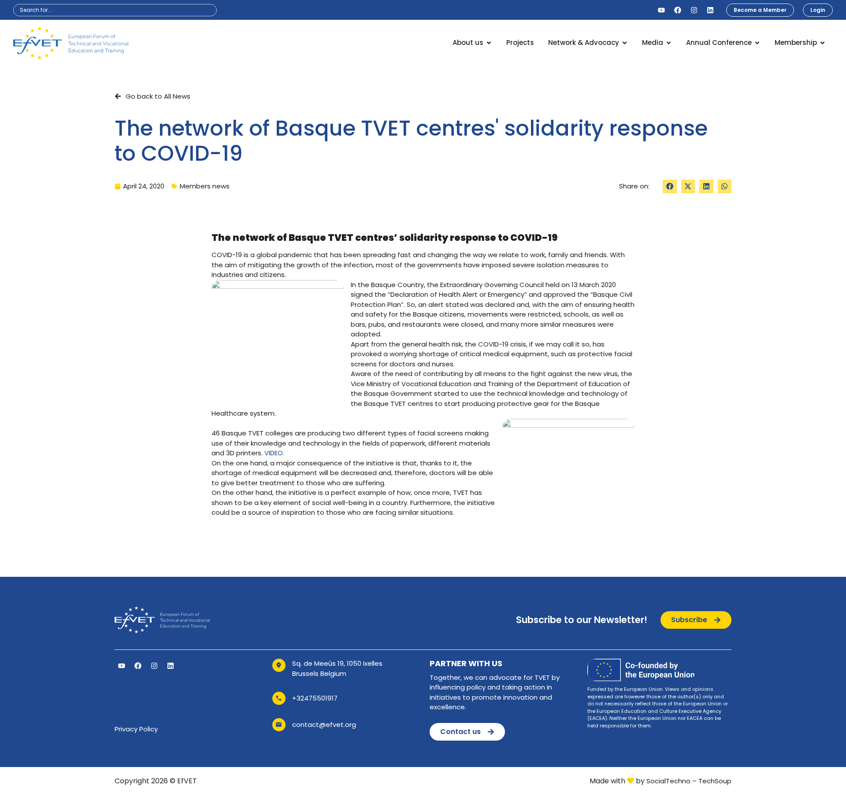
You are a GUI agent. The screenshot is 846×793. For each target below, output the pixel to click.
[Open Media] (668, 43)
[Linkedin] (710, 10)
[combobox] (115, 10)
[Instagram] (694, 10)
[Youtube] (661, 10)
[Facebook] (678, 10)
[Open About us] (489, 43)
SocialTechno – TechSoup (688, 781)
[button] (670, 187)
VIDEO (273, 452)
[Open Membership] (822, 43)
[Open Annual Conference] (757, 43)
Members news (205, 186)
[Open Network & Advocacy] (624, 43)
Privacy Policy (136, 729)
